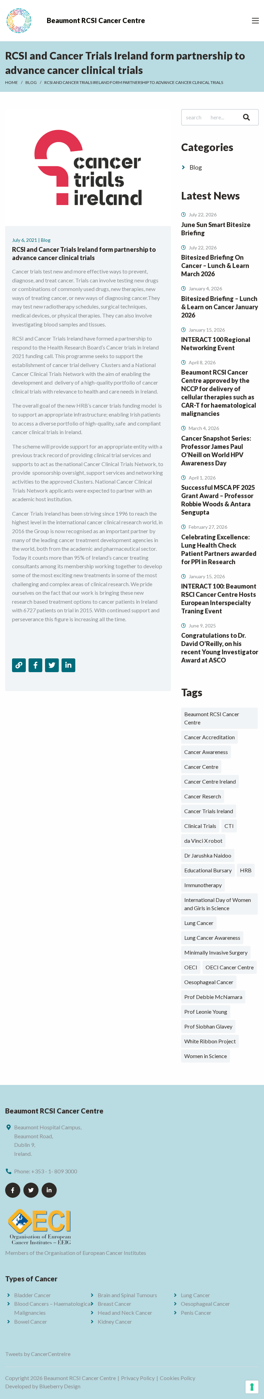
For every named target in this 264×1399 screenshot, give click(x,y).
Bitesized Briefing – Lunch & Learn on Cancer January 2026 (219, 307)
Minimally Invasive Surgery (216, 952)
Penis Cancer (196, 1312)
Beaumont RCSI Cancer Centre (211, 718)
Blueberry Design (59, 1386)
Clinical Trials (200, 825)
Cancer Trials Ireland (208, 811)
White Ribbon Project (210, 1041)
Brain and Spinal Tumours (127, 1295)
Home (11, 82)
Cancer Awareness (206, 752)
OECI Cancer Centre (230, 967)
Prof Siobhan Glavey (208, 1026)
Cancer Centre (201, 766)
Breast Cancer (114, 1303)
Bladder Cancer (32, 1295)
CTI (229, 825)
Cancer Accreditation (209, 737)
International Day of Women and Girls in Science (217, 903)
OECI (190, 967)
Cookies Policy (177, 1378)
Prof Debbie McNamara (213, 996)
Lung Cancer (198, 922)
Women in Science (205, 1056)
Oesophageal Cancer (208, 982)
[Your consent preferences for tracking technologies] (251, 1386)
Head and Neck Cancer (125, 1312)
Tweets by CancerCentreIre (37, 1353)
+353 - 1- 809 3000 (54, 1171)
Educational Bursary (208, 870)
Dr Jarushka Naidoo (207, 855)
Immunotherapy (203, 885)
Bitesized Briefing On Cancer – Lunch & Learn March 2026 (215, 266)
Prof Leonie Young (205, 1011)
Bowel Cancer (30, 1321)
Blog (31, 82)
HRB (246, 870)
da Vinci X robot (203, 840)
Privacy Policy (138, 1378)
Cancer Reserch (202, 796)
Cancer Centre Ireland (210, 781)
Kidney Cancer (115, 1321)
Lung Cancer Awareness (212, 937)
